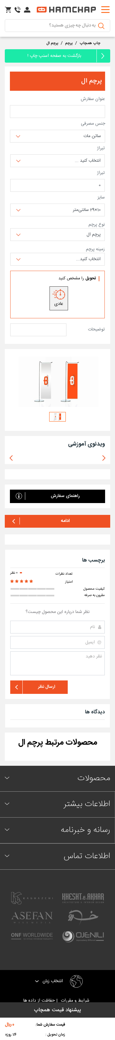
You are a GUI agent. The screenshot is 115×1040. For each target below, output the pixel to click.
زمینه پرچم (95, 249)
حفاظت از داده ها (39, 1001)
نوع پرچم (96, 224)
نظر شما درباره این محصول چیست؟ (57, 612)
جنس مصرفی (93, 123)
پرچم (69, 43)
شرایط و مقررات (76, 1001)
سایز (101, 197)
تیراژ (101, 148)
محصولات (93, 778)
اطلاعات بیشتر (87, 804)
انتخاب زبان (52, 981)
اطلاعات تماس (87, 856)
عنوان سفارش (93, 99)
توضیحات (96, 329)
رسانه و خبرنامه (85, 830)
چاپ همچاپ (90, 43)
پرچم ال (52, 43)
